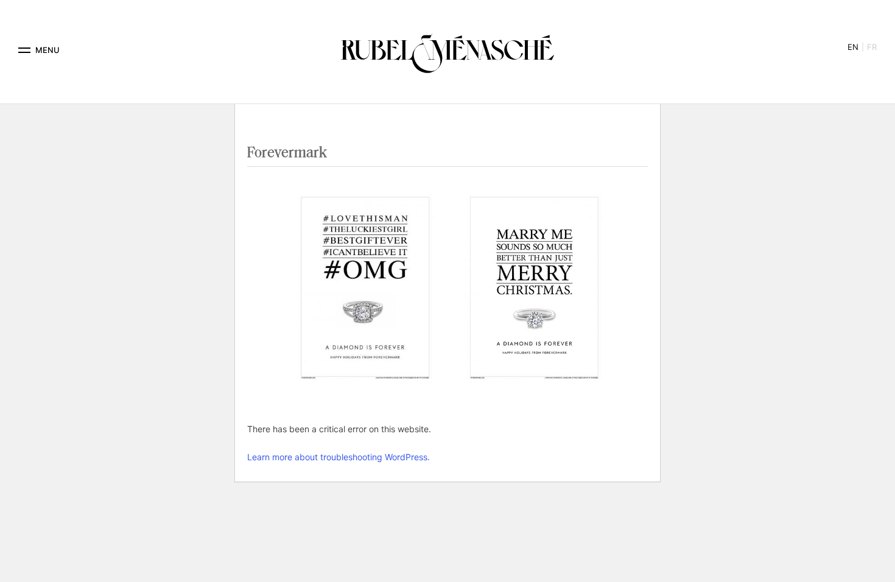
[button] (24, 50)
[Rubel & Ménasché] (447, 50)
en (853, 47)
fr (872, 47)
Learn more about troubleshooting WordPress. (338, 457)
